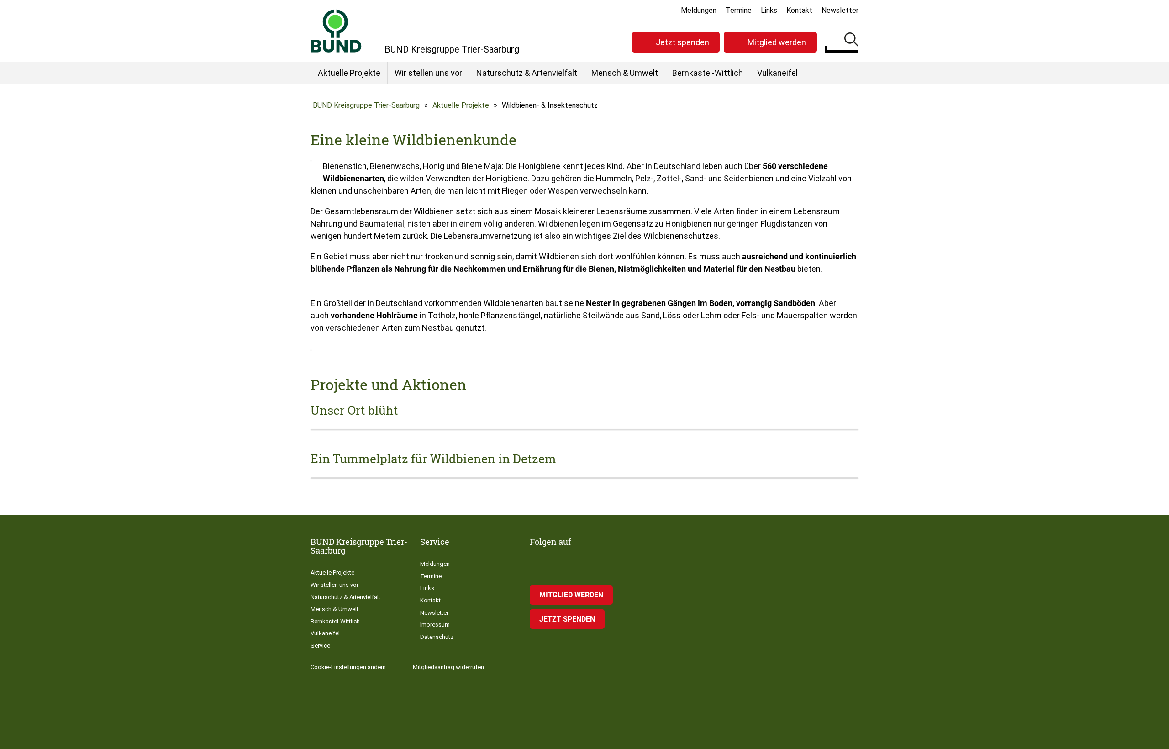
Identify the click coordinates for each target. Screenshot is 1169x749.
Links (769, 10)
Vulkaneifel (777, 73)
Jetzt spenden (682, 42)
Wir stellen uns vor (428, 73)
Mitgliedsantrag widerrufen (448, 667)
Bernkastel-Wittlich (707, 73)
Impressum (435, 624)
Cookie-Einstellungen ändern (348, 667)
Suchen (851, 41)
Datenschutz (436, 636)
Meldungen (698, 10)
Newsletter (839, 10)
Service (320, 645)
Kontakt (799, 10)
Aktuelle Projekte (349, 73)
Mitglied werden (777, 42)
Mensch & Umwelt (624, 73)
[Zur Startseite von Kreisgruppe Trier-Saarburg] (336, 31)
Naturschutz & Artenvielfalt (526, 73)
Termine (739, 10)
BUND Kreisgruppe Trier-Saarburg (366, 105)
